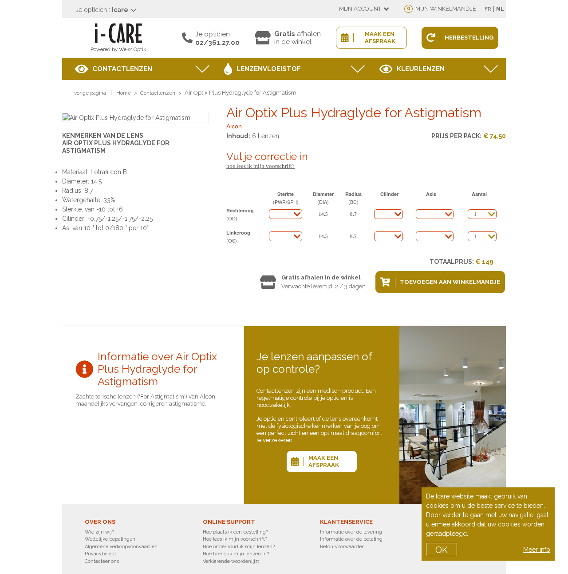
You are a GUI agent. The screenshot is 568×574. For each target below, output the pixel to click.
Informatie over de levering (351, 532)
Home (123, 93)
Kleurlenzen (421, 69)
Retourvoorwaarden (342, 547)
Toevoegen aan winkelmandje (450, 282)
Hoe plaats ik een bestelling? (235, 532)
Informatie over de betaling (351, 539)
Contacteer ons (102, 561)
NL (500, 9)
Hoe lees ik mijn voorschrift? (260, 166)
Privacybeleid (100, 554)
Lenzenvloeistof (269, 69)
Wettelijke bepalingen (110, 539)
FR (488, 9)
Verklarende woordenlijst (231, 561)
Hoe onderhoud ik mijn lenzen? (239, 547)
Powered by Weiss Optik (118, 49)
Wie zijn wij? (99, 532)
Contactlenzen (122, 69)
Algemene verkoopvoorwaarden (121, 547)
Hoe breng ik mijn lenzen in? (236, 554)
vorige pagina (90, 93)
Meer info (536, 549)
